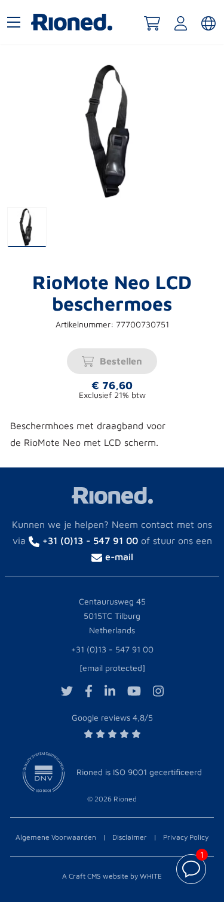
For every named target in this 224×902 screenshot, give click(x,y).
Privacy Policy (185, 837)
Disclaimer (129, 837)
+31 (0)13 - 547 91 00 (112, 649)
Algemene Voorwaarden (56, 837)
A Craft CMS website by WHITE (112, 875)
